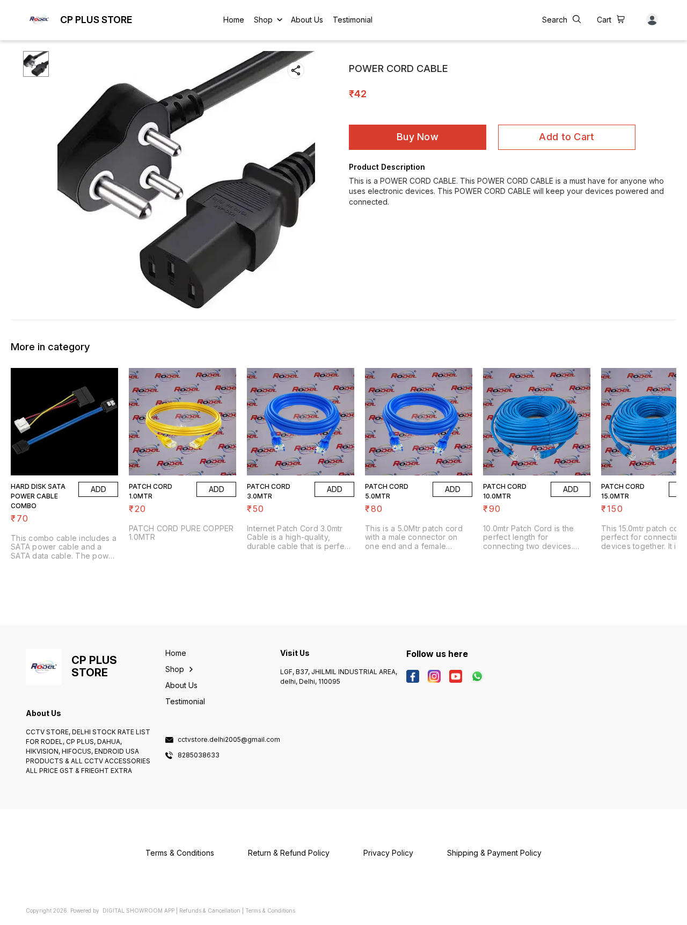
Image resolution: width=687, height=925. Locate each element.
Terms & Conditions (270, 910)
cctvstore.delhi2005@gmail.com (229, 739)
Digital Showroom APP (138, 910)
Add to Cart (566, 136)
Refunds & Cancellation (209, 910)
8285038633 (199, 755)
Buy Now (417, 136)
